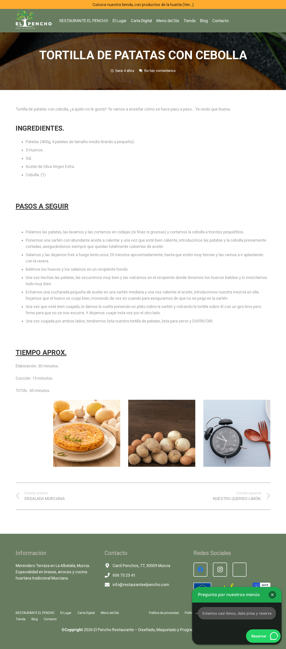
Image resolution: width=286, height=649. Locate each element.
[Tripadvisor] (240, 570)
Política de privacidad (164, 613)
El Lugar (66, 613)
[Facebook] (200, 570)
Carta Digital (86, 613)
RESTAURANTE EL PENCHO (35, 613)
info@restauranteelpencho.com (141, 584)
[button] (272, 595)
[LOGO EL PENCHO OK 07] (34, 19)
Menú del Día (110, 613)
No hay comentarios (160, 71)
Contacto (50, 619)
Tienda (20, 619)
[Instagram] (220, 570)
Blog (35, 619)
